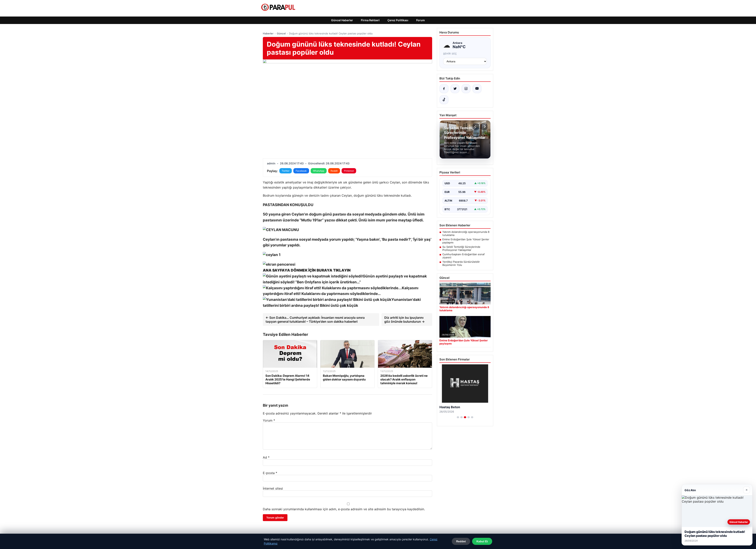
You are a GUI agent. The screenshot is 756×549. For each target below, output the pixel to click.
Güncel (281, 33)
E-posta (270, 473)
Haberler (268, 33)
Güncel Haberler (342, 20)
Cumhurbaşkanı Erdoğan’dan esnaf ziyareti (463, 256)
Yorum (269, 420)
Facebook (301, 170)
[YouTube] (477, 88)
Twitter (285, 170)
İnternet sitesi (273, 488)
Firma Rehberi (370, 20)
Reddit (334, 170)
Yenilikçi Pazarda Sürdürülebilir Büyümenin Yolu (461, 263)
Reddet (461, 541)
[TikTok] (443, 99)
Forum (420, 20)
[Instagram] (466, 88)
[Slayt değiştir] (458, 417)
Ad (266, 457)
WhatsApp (318, 170)
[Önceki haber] (475, 126)
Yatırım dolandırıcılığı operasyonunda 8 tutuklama (465, 233)
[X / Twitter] (455, 88)
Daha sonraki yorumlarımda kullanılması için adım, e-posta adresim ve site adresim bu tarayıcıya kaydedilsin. (344, 509)
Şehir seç (450, 53)
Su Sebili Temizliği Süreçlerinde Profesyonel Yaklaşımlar (461, 248)
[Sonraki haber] (484, 126)
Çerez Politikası (397, 20)
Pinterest (349, 170)
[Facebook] (443, 88)
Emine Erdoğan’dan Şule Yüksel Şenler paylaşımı (465, 241)
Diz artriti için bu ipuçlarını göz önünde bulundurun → (404, 319)
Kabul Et (482, 541)
